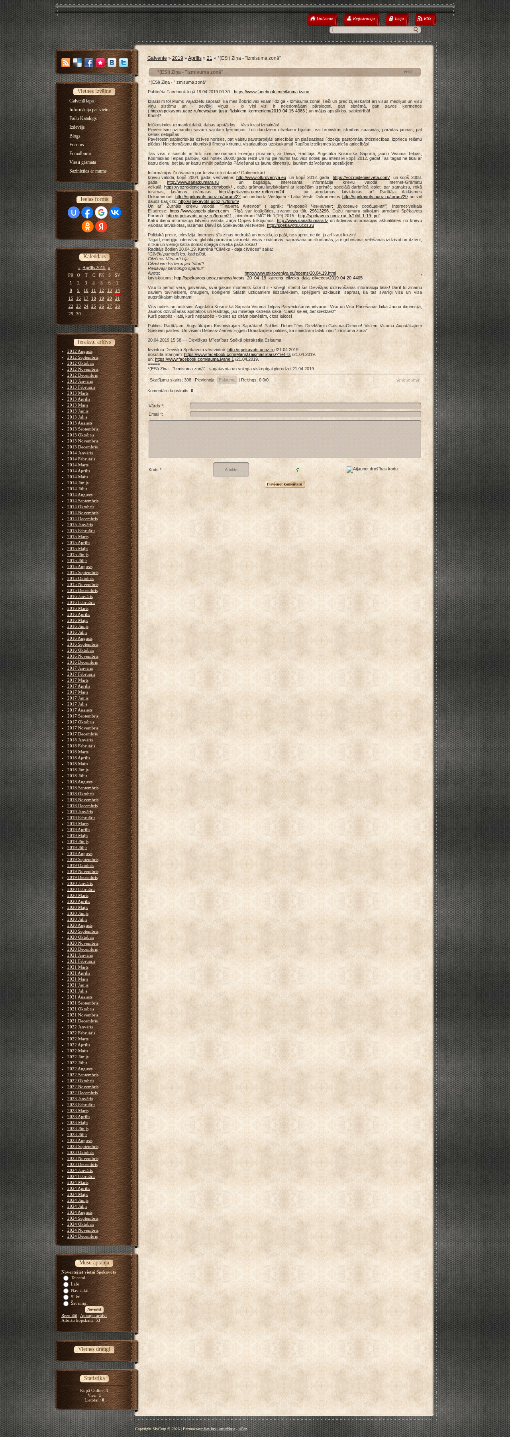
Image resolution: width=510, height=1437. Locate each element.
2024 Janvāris (80, 1170)
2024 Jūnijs (77, 1200)
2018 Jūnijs (77, 769)
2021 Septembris (82, 1003)
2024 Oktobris (80, 1224)
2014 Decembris (82, 518)
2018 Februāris (81, 745)
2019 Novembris (82, 871)
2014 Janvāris (80, 452)
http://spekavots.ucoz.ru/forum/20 (375, 196)
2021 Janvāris (80, 955)
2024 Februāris (81, 1176)
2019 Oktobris (80, 865)
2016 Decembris (82, 662)
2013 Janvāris (80, 381)
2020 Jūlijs (77, 919)
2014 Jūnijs (77, 482)
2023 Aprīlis (78, 1116)
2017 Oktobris (80, 721)
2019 (177, 58)
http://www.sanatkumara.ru (193, 182)
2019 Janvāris (80, 811)
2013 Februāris (81, 387)
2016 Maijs (77, 620)
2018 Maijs (77, 763)
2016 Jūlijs (77, 632)
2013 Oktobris (80, 434)
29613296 (319, 210)
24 (86, 306)
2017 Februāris (81, 674)
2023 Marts (77, 1110)
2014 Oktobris (80, 506)
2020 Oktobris (80, 937)
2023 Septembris (82, 1146)
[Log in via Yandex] (101, 226)
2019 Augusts (79, 853)
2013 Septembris (82, 429)
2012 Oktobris (80, 363)
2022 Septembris (82, 1074)
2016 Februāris (81, 602)
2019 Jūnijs (77, 841)
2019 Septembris (82, 859)
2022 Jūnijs (77, 1056)
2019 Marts (77, 823)
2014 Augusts (79, 494)
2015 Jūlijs (77, 560)
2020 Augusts (79, 925)
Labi (75, 1284)
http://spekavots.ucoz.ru (290, 225)
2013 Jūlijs (77, 417)
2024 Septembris (82, 1218)
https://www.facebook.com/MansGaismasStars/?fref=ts (237, 354)
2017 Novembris (82, 727)
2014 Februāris (81, 458)
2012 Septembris (82, 357)
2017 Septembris (82, 716)
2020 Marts (77, 895)
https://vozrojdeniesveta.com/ (361, 177)
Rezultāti (69, 1315)
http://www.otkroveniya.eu (261, 177)
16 (78, 298)
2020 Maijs (77, 907)
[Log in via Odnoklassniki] (88, 226)
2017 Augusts (79, 710)
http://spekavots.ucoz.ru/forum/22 (208, 196)
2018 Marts (77, 751)
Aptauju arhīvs (93, 1315)
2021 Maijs (77, 979)
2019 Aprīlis (78, 829)
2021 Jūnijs (77, 985)
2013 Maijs (77, 405)
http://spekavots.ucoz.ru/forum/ (208, 201)
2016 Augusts (79, 638)
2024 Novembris (82, 1230)
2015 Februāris (81, 530)
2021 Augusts (79, 997)
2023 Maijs (77, 1122)
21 (117, 298)
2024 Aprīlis (78, 1188)
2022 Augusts (79, 1068)
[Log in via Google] (101, 212)
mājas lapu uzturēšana (217, 1429)
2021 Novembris (82, 1014)
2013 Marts (77, 393)
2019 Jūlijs (77, 847)
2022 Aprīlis (78, 1044)
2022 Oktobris (80, 1080)
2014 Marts (77, 464)
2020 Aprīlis (78, 901)
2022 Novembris (82, 1086)
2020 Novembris (82, 943)
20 (109, 298)
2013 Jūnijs (77, 411)
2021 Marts (77, 967)
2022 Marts (77, 1038)
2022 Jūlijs (77, 1062)
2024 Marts (77, 1182)
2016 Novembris (82, 656)
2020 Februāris (81, 889)
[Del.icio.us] (77, 62)
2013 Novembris (82, 440)
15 (71, 298)
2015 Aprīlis (78, 542)
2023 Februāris (81, 1104)
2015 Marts (77, 536)
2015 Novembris (82, 584)
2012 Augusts (79, 351)
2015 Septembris (82, 572)
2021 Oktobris (80, 1008)
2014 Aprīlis (78, 470)
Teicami (78, 1277)
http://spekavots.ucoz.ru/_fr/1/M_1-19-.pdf (339, 215)
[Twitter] (123, 62)
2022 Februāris (81, 1032)
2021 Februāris (81, 961)
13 (109, 290)
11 (93, 290)
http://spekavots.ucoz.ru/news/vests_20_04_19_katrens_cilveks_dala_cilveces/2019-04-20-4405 (268, 277)
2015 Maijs (77, 548)
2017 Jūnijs (77, 698)
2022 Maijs (77, 1050)
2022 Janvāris (80, 1026)
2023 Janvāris (80, 1098)
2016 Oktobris (80, 650)
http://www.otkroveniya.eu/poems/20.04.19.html (290, 273)
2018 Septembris (82, 787)
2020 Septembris (82, 931)
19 (101, 298)
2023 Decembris (82, 1164)
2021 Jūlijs (77, 991)
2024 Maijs (77, 1194)
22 (71, 306)
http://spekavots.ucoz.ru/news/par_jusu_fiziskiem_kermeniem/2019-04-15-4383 (228, 110)
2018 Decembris (82, 805)
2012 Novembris (82, 369)
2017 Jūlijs (77, 704)
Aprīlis (195, 58)
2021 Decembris (82, 1020)
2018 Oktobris (80, 793)
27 (109, 306)
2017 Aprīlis (78, 686)
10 (86, 290)
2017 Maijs (77, 692)
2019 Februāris (81, 817)
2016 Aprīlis (78, 614)
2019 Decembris (82, 877)
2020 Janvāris (80, 883)
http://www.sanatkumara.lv (302, 220)
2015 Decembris (82, 590)
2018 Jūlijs (77, 775)
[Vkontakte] (112, 62)
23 (78, 306)
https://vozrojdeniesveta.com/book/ (198, 187)
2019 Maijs (77, 835)
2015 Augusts (79, 566)
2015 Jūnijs (77, 554)
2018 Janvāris (80, 739)
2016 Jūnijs (77, 626)
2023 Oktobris (80, 1152)
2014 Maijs (77, 476)
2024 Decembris (82, 1236)
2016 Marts (77, 608)
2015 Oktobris (80, 578)
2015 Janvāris (80, 524)
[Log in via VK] (115, 212)
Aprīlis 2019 (94, 267)
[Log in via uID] (74, 212)
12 (101, 290)
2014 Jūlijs (77, 488)
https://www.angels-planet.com (199, 210)
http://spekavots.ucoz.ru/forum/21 (199, 215)
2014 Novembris (82, 512)
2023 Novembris (82, 1158)
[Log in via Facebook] (87, 212)
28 (117, 306)
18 (93, 298)
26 (101, 306)
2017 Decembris (82, 733)
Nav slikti (79, 1290)
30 (78, 313)
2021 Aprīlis (78, 973)
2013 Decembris (82, 446)
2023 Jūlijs (77, 1134)
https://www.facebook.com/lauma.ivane (271, 91)
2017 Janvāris (80, 668)
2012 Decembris (82, 375)
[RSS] (65, 62)
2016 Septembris (82, 644)
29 (71, 313)
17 (86, 298)
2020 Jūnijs (77, 913)
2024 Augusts (79, 1212)
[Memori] (100, 62)
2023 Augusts (79, 1140)
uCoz (243, 1429)
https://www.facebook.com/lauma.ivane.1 (194, 359)
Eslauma (227, 379)
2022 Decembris (82, 1092)
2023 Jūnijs (77, 1128)
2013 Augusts (79, 423)
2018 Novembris (82, 799)
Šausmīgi (79, 1303)
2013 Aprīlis (78, 399)
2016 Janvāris (80, 596)
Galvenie (157, 58)
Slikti (75, 1296)
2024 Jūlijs (77, 1206)
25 (93, 306)
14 (117, 290)
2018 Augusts (79, 781)
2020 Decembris (82, 949)
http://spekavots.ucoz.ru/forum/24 (251, 191)
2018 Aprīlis (78, 757)
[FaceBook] (88, 62)
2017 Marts (77, 680)
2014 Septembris (82, 500)
